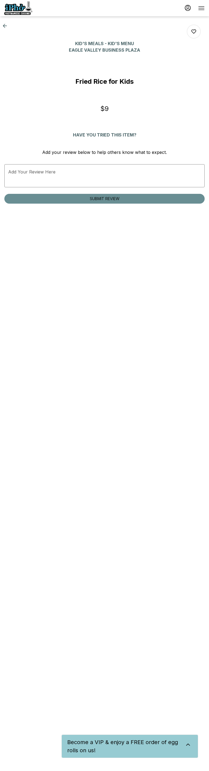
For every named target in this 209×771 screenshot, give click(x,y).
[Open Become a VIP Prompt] (188, 744)
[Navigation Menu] (201, 8)
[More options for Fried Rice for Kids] (193, 31)
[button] (6, 26)
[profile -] (188, 8)
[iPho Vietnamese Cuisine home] (28, 8)
